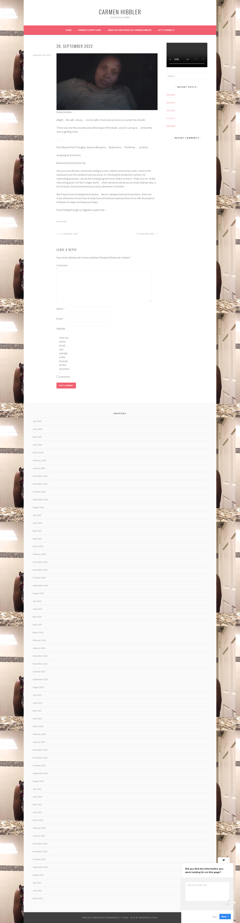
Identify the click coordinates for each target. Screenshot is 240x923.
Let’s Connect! (166, 30)
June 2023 (37, 702)
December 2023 (40, 655)
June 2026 (37, 429)
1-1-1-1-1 (171, 118)
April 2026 (37, 444)
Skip (215, 916)
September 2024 (40, 585)
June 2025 (37, 523)
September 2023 (40, 679)
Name (60, 308)
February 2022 (39, 827)
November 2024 (40, 569)
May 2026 (37, 436)
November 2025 (40, 483)
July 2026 (37, 421)
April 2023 (37, 718)
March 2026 (38, 452)
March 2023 (38, 726)
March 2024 (38, 632)
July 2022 (37, 788)
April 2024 (37, 624)
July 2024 (37, 601)
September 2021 (40, 867)
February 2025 (39, 554)
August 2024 (38, 593)
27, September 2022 (68, 234)
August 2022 (38, 781)
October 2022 (39, 765)
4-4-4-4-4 (171, 94)
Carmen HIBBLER (120, 11)
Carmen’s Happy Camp (89, 30)
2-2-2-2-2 (171, 110)
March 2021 (38, 898)
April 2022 (37, 812)
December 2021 (40, 843)
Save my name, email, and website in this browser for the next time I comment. (64, 357)
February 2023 (39, 734)
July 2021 (37, 882)
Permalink (61, 221)
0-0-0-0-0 (171, 126)
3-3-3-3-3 (171, 102)
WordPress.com (148, 917)
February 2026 (39, 460)
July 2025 (37, 515)
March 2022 (38, 820)
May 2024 (37, 616)
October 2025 (39, 491)
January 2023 (39, 742)
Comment (61, 267)
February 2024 (39, 640)
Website (60, 328)
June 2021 (37, 890)
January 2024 (39, 648)
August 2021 (38, 874)
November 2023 (40, 663)
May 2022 (37, 804)
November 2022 (40, 757)
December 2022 (40, 749)
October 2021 (39, 859)
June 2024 (37, 608)
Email (60, 318)
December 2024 (40, 561)
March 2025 (38, 546)
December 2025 (40, 476)
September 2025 (40, 499)
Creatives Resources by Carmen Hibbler (129, 30)
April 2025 (37, 538)
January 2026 (39, 468)
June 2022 (37, 796)
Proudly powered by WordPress (100, 917)
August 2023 (38, 687)
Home (69, 30)
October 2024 (39, 577)
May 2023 (37, 710)
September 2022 (40, 773)
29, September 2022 (145, 234)
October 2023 (39, 671)
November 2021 (40, 851)
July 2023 (37, 695)
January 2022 (39, 835)
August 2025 (38, 507)
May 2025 (37, 530)
